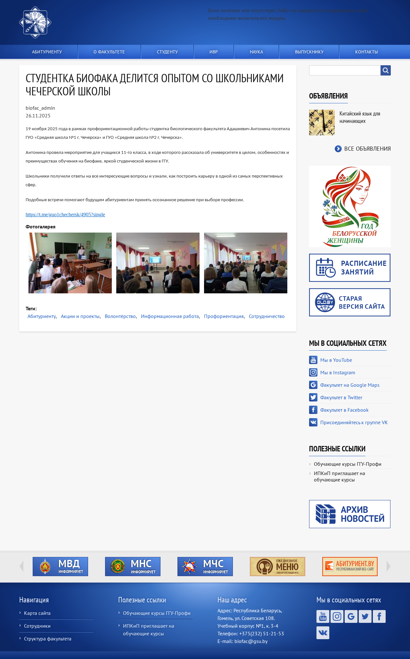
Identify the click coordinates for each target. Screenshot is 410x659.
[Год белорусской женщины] (350, 206)
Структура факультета (47, 638)
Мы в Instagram (337, 372)
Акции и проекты (80, 316)
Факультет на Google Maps (350, 385)
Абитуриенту (42, 316)
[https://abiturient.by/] (350, 566)
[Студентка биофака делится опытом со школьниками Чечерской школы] (70, 263)
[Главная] (37, 22)
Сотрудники (37, 626)
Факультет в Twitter (341, 397)
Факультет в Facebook (344, 410)
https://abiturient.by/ (350, 566)
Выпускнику (309, 52)
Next (388, 566)
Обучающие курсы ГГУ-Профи (347, 464)
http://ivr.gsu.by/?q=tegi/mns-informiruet (132, 566)
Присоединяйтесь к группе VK (354, 422)
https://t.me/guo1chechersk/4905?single (65, 214)
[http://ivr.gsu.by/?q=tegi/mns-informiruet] (132, 566)
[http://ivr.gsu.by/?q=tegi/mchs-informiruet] (205, 566)
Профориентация (224, 316)
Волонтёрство (120, 316)
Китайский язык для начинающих (360, 117)
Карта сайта (37, 613)
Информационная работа (170, 316)
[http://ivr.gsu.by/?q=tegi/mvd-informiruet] (60, 566)
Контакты (366, 52)
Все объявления (367, 148)
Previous (21, 566)
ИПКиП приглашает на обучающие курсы (339, 476)
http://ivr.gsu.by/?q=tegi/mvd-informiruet (60, 566)
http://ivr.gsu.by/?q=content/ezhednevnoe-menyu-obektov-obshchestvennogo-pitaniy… (277, 566)
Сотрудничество (267, 316)
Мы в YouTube (336, 360)
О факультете (109, 52)
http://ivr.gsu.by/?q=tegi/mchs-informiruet (205, 566)
